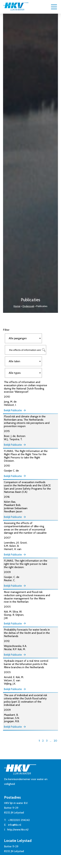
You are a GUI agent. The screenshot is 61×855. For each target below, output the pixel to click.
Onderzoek (28, 306)
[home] (15, 7)
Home (17, 306)
